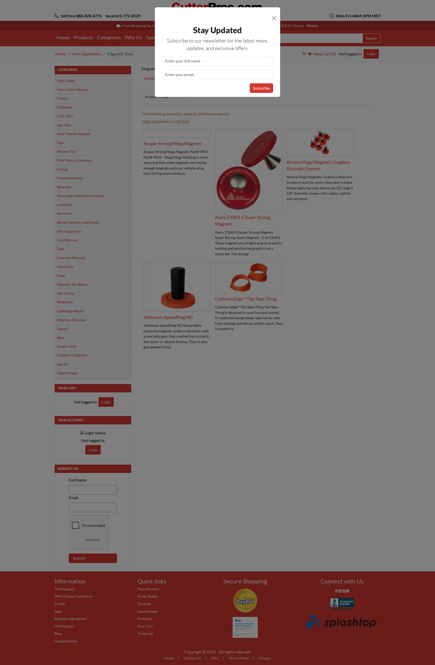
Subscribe (261, 88)
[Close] (274, 18)
